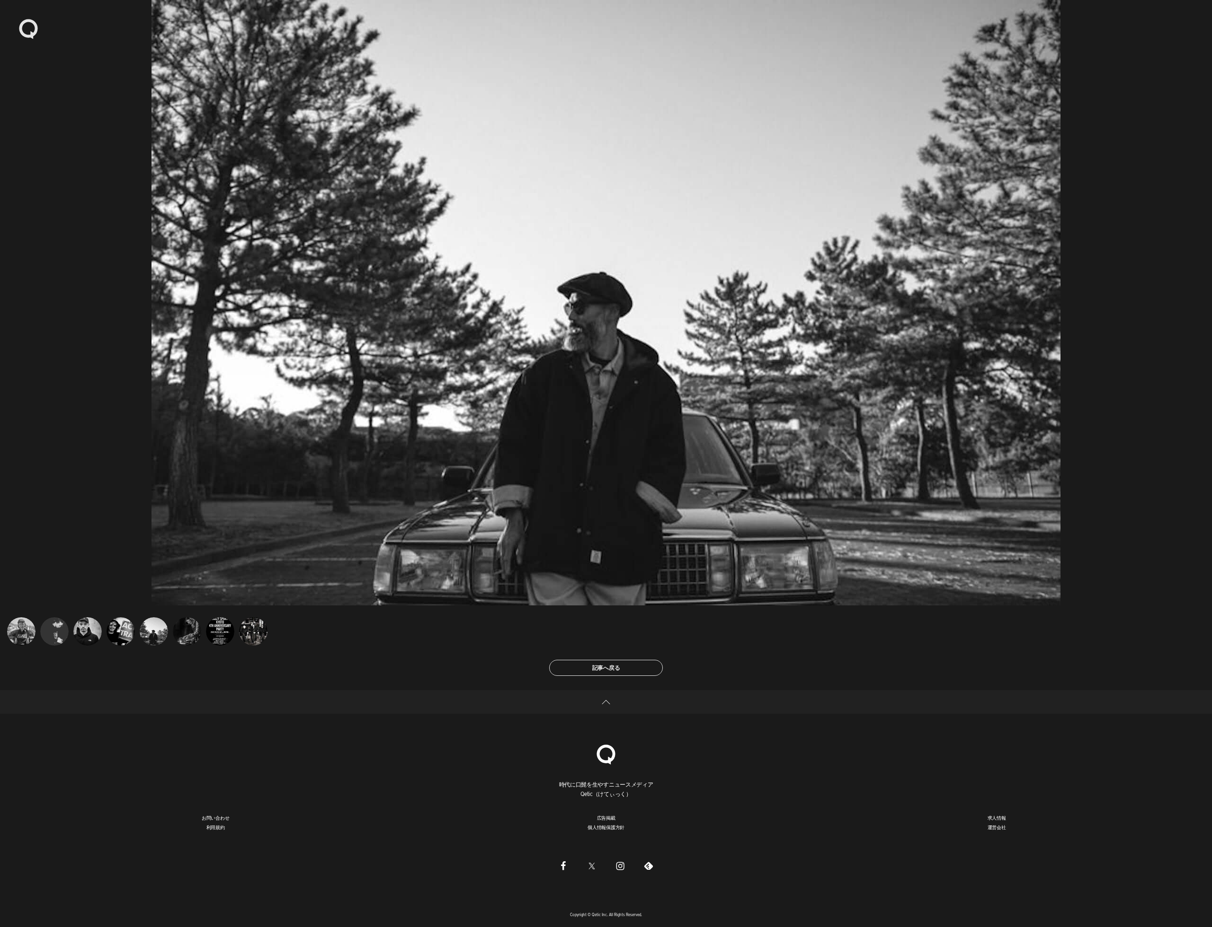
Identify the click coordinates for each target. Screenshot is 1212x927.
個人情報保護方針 (606, 827)
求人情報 (997, 818)
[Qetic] (28, 28)
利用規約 (215, 827)
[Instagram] (620, 865)
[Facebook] (563, 865)
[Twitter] (592, 865)
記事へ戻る (606, 667)
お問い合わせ (216, 818)
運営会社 (997, 827)
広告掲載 (606, 818)
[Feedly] (648, 865)
